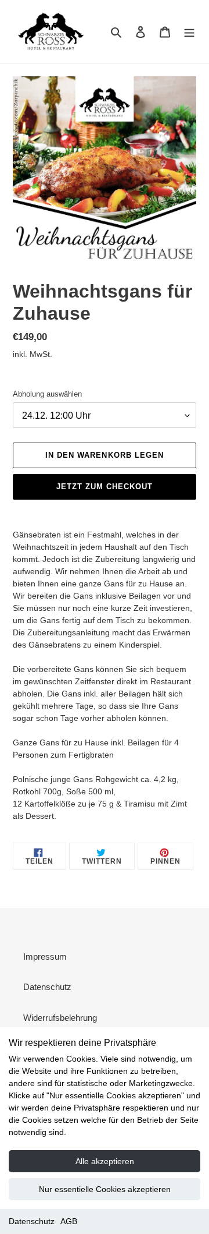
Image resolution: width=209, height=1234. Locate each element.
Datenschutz (32, 1221)
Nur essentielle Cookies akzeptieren (105, 1189)
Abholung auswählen (47, 394)
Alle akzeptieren (104, 1161)
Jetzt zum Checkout (104, 486)
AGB (68, 1221)
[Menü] (189, 31)
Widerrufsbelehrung (60, 1018)
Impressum (45, 956)
